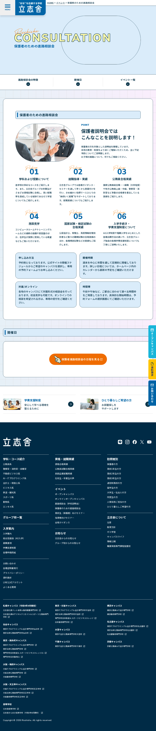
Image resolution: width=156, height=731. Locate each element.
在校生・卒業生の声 (64, 478)
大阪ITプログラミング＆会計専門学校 (18, 668)
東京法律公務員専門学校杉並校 (68, 614)
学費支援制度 (9, 547)
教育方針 (111, 527)
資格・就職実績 (64, 459)
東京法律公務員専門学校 (13, 649)
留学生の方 (112, 487)
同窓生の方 (112, 497)
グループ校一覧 (12, 517)
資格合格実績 (61, 464)
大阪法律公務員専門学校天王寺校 (17, 692)
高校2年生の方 (114, 473)
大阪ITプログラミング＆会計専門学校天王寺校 (22, 688)
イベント (60, 489)
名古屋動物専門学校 (115, 634)
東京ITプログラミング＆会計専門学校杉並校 (73, 610)
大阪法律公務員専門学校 (13, 672)
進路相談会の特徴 (28, 80)
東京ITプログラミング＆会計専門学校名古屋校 (126, 626)
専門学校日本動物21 (11, 656)
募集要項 (7, 543)
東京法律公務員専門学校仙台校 (16, 633)
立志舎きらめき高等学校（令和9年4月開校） (21, 712)
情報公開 (111, 541)
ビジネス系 (8, 487)
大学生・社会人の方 (116, 492)
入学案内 (8, 528)
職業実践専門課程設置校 (119, 546)
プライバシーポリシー (13, 572)
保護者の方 (112, 464)
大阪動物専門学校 (10, 676)
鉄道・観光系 (9, 492)
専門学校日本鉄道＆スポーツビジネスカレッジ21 (23, 652)
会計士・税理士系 (11, 482)
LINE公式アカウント (13, 582)
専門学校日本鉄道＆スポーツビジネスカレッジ (74, 618)
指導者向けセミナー (64, 517)
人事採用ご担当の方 (116, 501)
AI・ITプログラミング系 (14, 478)
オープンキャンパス (152, 343)
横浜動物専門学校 (114, 614)
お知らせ (60, 533)
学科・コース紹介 (14, 459)
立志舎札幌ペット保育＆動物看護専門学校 (20, 610)
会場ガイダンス (62, 522)
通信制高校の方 (114, 482)
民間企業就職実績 (63, 473)
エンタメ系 (8, 506)
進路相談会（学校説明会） (68, 503)
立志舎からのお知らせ (65, 538)
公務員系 (7, 464)
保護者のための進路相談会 (68, 508)
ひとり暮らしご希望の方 (119, 506)
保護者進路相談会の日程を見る (81, 359)
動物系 (6, 501)
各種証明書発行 (10, 568)
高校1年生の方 (114, 468)
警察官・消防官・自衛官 (15, 468)
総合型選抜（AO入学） (14, 538)
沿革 (109, 522)
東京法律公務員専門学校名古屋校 (121, 630)
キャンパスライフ (115, 536)
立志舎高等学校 (9, 708)
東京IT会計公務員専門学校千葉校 (69, 646)
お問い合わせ (152, 395)
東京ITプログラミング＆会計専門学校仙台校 (21, 629)
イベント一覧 (127, 80)
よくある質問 (9, 587)
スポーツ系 (8, 497)
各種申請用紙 (9, 552)
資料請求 (152, 371)
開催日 (78, 80)
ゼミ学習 (111, 531)
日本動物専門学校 (62, 622)
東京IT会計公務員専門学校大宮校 (69, 634)
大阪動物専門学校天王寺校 (14, 696)
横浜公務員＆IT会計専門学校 (119, 610)
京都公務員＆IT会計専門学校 (119, 646)
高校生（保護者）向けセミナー (70, 513)
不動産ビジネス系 (11, 473)
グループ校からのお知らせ (67, 543)
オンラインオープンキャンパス (70, 498)
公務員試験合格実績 (64, 468)
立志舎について (116, 517)
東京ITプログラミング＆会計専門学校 (18, 645)
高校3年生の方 (114, 478)
